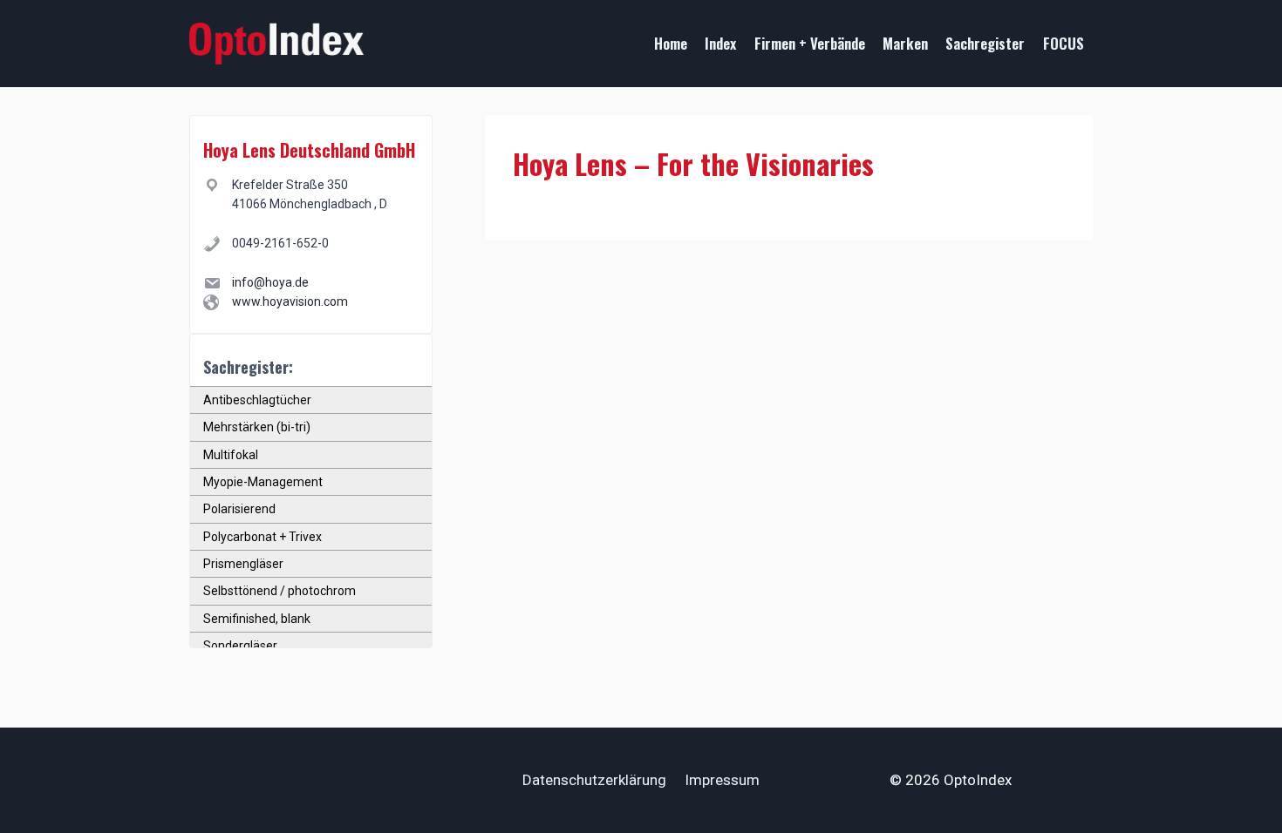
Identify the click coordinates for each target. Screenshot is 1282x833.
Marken (905, 43)
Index (720, 43)
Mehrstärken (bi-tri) (256, 427)
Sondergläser (240, 646)
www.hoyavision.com (290, 301)
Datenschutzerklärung (594, 780)
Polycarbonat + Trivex (262, 537)
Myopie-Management (263, 482)
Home (670, 43)
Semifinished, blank (256, 619)
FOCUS (1063, 43)
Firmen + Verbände (809, 43)
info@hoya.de (270, 282)
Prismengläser (243, 564)
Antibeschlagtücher (257, 400)
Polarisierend (239, 509)
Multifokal (230, 455)
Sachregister (985, 43)
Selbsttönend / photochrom (279, 591)
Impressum (722, 780)
